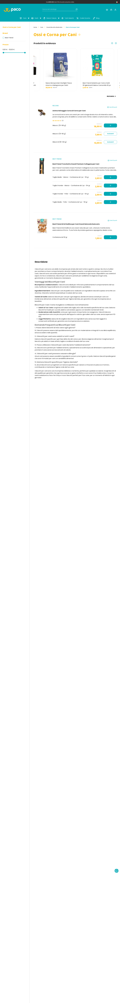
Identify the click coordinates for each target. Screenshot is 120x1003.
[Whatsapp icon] (116, 871)
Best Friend (9, 38)
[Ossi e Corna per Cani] (79, 35)
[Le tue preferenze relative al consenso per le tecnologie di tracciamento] (116, 999)
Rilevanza (110, 96)
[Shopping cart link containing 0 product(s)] (111, 10)
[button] (112, 43)
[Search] (76, 9)
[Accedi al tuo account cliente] (107, 10)
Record (55, 106)
